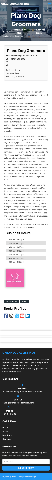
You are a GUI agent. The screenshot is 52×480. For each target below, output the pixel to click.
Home (5, 31)
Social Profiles (12, 73)
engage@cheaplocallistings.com (18, 403)
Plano (20, 33)
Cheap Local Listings (15, 4)
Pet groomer (19, 29)
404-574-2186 (9, 414)
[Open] (49, 3)
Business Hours (13, 70)
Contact (6, 439)
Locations (7, 435)
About (5, 431)
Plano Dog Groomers (15, 76)
